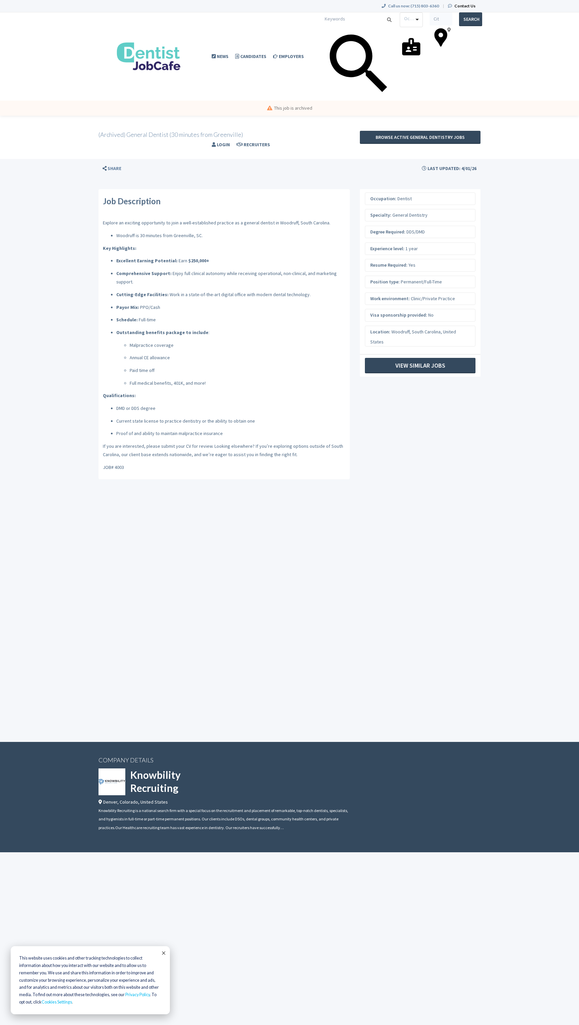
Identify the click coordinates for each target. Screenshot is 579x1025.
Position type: (385, 282)
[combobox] (411, 19)
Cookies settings (57, 1002)
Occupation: (383, 199)
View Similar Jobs (420, 365)
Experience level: (387, 249)
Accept (163, 953)
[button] (112, 168)
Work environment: (390, 298)
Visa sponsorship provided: (398, 315)
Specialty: (380, 215)
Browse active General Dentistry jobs (420, 137)
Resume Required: (388, 265)
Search (471, 19)
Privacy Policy (137, 994)
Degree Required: (387, 232)
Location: (380, 332)
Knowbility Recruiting (155, 781)
